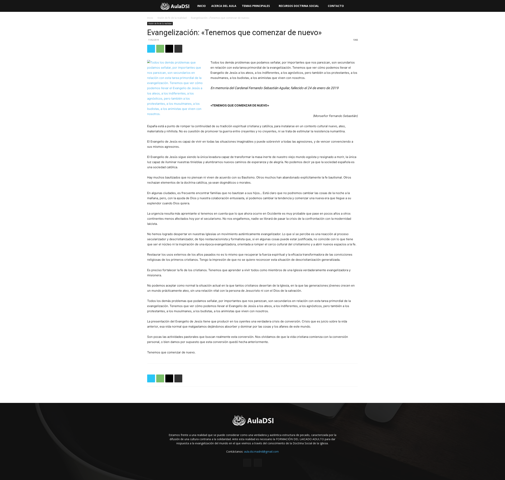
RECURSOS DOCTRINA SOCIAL (299, 6)
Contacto (336, 6)
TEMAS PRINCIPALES (256, 6)
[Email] (169, 49)
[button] (500, 6)
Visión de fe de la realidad (172, 18)
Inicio (201, 6)
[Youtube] (258, 463)
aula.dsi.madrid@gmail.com (261, 451)
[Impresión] (178, 49)
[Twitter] (151, 49)
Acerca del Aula (223, 6)
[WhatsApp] (160, 49)
